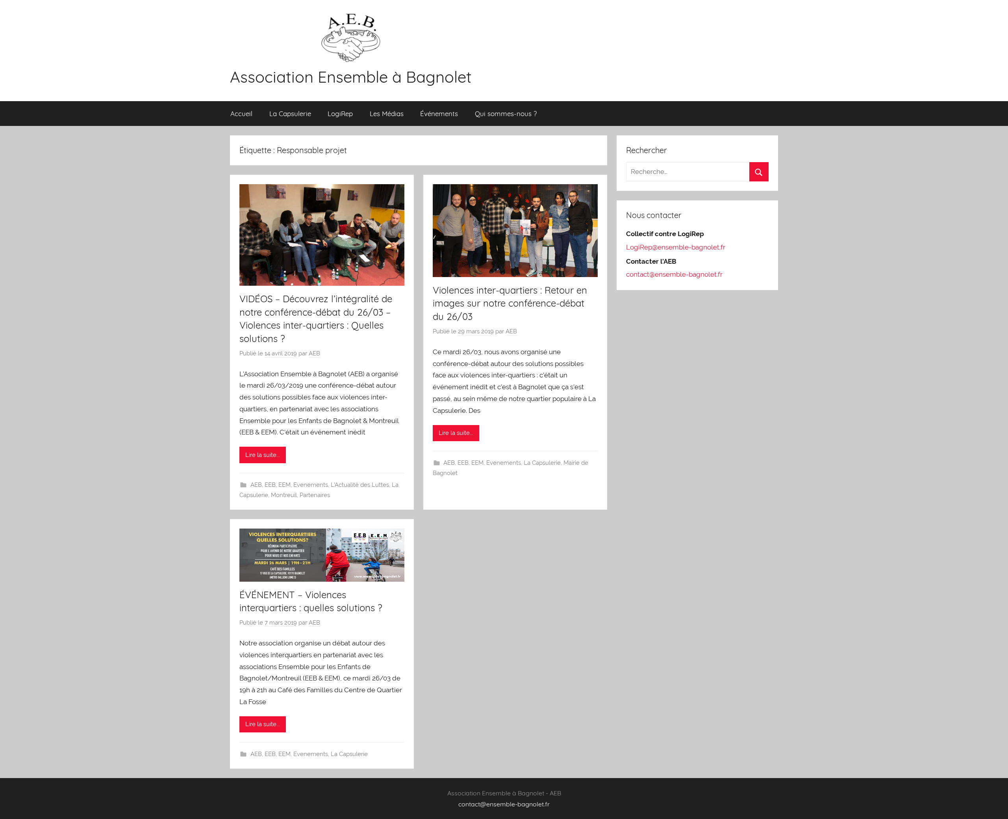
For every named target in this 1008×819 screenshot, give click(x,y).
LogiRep (340, 113)
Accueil (241, 113)
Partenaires (315, 495)
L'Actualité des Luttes (360, 484)
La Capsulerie (290, 113)
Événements (439, 113)
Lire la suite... (262, 454)
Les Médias (387, 113)
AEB (314, 353)
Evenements (310, 484)
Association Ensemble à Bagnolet (351, 77)
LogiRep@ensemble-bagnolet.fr (675, 247)
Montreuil (284, 495)
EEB (270, 484)
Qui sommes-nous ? (506, 113)
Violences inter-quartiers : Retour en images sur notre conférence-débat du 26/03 (510, 303)
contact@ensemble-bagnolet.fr (674, 274)
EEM (284, 484)
